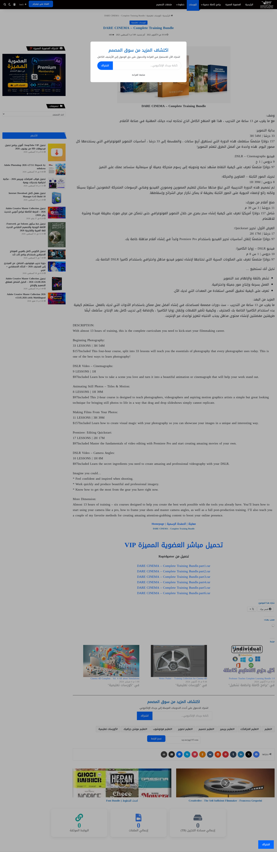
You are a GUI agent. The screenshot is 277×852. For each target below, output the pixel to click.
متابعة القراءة (138, 75)
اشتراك (105, 65)
